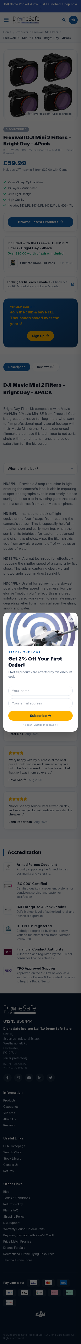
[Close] (71, 619)
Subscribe (38, 716)
